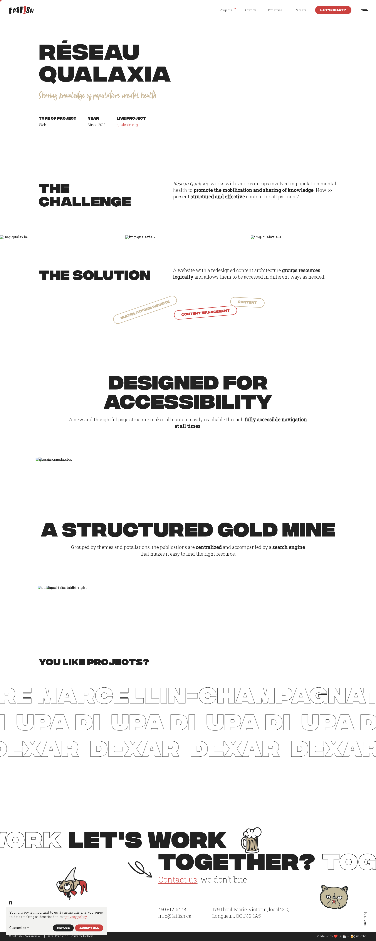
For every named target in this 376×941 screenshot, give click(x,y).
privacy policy (76, 917)
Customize (19, 928)
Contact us (177, 879)
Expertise (275, 10)
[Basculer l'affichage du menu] (364, 10)
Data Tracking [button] (57, 936)
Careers (300, 10)
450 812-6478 (172, 909)
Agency (250, 10)
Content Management (205, 312)
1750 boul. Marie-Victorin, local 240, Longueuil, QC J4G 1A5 (250, 912)
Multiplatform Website (145, 309)
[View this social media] (10, 903)
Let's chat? (333, 10)
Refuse (63, 927)
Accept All (89, 927)
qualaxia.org (127, 124)
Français (365, 919)
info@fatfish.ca (174, 916)
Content (247, 301)
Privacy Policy (81, 936)
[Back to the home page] (21, 10)
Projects (226, 10)
